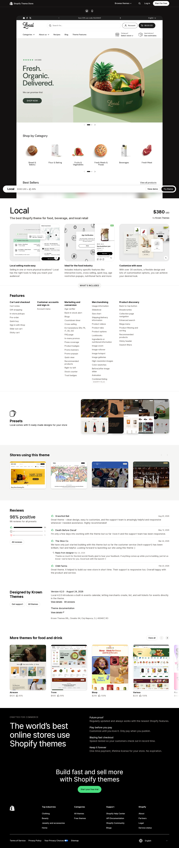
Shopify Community (115, 823)
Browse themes (122, 3)
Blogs (109, 828)
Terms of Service (18, 840)
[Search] (139, 3)
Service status (145, 828)
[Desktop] (87, 11)
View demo (152, 189)
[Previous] (161, 455)
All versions (69, 602)
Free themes (80, 818)
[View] (28, 476)
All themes (33, 604)
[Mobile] (92, 11)
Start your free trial (89, 789)
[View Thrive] (125, 416)
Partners (142, 818)
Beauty (45, 818)
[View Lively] (94, 416)
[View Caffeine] (110, 416)
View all (151, 638)
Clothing (46, 813)
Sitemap (75, 840)
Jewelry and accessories (53, 823)
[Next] (167, 455)
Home (44, 828)
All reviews (17, 542)
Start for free (161, 3)
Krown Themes (162, 218)
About (141, 813)
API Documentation (115, 818)
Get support (17, 604)
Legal (141, 823)
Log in (147, 3)
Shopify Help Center (115, 813)
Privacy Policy (34, 840)
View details (56, 602)
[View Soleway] (140, 416)
